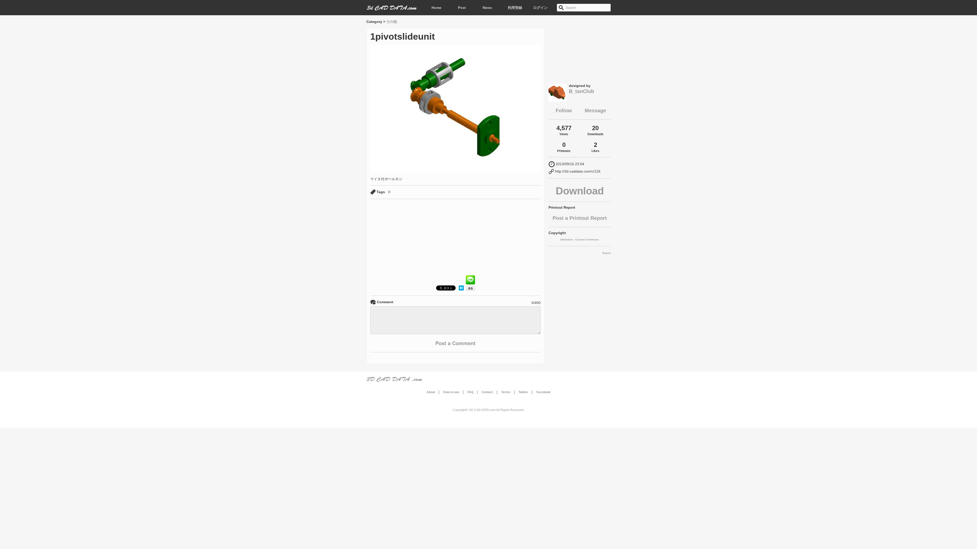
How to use (451, 392)
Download (580, 190)
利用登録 (515, 8)
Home (436, 8)
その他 (391, 22)
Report (606, 253)
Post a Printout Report (580, 218)
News (487, 8)
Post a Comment (455, 343)
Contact (487, 392)
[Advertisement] (455, 238)
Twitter (523, 392)
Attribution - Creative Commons (579, 239)
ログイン (540, 8)
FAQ (470, 392)
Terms (505, 392)
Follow (564, 110)
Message (595, 110)
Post (462, 8)
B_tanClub (581, 91)
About (430, 392)
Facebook (543, 392)
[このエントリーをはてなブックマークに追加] (461, 289)
